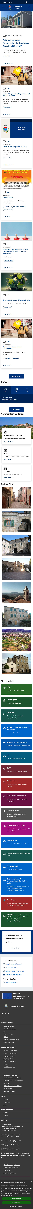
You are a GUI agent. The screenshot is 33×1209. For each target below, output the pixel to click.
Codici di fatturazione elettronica (10, 1149)
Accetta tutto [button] (16, 1198)
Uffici (5, 1031)
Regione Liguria (7, 2)
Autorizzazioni (8, 1089)
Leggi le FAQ (7, 1170)
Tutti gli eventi (16, 410)
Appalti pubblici (8, 1059)
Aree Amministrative (10, 1029)
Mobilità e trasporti (9, 1067)
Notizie (6, 1100)
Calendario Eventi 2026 (9, 400)
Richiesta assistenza (10, 1173)
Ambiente (6, 1083)
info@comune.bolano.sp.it (13, 1135)
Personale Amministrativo (11, 1040)
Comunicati (7, 1102)
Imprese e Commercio (10, 1056)
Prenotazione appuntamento (12, 1165)
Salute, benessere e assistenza (12, 1086)
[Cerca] (29, 7)
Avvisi (8, 35)
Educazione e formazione (11, 1075)
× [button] (31, 1181)
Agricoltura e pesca (9, 1091)
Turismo (6, 1064)
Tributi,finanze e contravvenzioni (13, 1080)
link (11, 1195)
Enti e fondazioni (9, 1034)
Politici (6, 1037)
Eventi (6, 1115)
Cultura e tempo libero (10, 1053)
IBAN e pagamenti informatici (9, 1145)
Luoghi (6, 1113)
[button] (16, 1206)
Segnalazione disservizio (11, 1168)
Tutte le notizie (15, 376)
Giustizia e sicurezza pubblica (12, 1078)
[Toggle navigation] (3, 7)
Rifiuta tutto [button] (16, 1202)
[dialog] (16, 1194)
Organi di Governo (9, 1026)
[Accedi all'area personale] (26, 2)
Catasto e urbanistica (10, 1061)
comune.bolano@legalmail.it (12, 1141)
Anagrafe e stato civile (10, 1051)
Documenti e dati (9, 1042)
